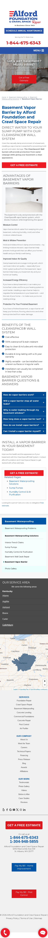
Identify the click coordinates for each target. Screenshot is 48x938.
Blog (24, 763)
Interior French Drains (14, 542)
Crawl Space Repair (24, 704)
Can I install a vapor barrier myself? (22, 431)
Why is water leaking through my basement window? (21, 411)
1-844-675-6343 (23, 42)
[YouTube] (13, 809)
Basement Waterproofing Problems (20, 528)
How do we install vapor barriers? (21, 425)
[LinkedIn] (24, 809)
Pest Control (24, 724)
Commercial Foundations (24, 716)
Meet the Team (24, 743)
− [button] (45, 684)
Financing (24, 755)
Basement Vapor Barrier (16, 562)
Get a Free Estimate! (24, 473)
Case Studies (24, 798)
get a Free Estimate (24, 825)
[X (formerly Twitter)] (17, 809)
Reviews (24, 802)
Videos (24, 790)
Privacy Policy (12, 918)
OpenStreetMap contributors (38, 689)
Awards (24, 767)
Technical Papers (24, 751)
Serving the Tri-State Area (24, 37)
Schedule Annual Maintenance (24, 31)
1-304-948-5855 (24, 841)
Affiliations (24, 771)
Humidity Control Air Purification (19, 552)
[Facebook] (7, 809)
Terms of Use (26, 918)
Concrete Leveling (24, 712)
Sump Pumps (16, 488)
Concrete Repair (24, 720)
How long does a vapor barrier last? (22, 419)
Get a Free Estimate (24, 79)
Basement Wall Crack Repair (17, 557)
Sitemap (38, 918)
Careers (24, 747)
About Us (24, 739)
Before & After (24, 794)
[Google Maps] (10, 809)
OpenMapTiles (24, 689)
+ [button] (45, 681)
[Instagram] (20, 809)
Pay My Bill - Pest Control (24, 893)
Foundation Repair (24, 700)
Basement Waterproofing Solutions (22, 536)
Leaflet (15, 689)
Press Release (24, 759)
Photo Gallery (11, 568)
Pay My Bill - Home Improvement (24, 867)
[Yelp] (3, 809)
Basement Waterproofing (19, 521)
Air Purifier (24, 728)
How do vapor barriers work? (18, 395)
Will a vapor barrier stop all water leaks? (21, 402)
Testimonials (24, 782)
